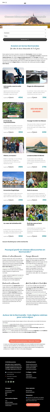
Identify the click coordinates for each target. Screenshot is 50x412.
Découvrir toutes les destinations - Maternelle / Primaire (25, 341)
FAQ (6, 395)
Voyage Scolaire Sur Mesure (36, 121)
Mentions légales (9, 402)
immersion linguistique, (18, 276)
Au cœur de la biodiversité (12, 223)
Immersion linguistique (11, 190)
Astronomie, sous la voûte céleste (12, 87)
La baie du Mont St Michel (35, 155)
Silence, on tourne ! (10, 155)
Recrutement (29, 390)
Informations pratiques (31, 369)
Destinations (29, 374)
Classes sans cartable (31, 367)
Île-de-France (6, 324)
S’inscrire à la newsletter (33, 404)
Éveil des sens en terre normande (34, 224)
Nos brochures (8, 392)
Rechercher (24, 39)
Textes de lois (8, 405)
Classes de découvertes (31, 364)
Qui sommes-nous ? (10, 390)
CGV (6, 400)
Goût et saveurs (32, 190)
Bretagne (8, 330)
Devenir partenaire (30, 392)
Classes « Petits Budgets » (32, 366)
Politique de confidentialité (11, 404)
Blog (6, 393)
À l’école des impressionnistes (9, 121)
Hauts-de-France (17, 327)
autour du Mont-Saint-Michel (38, 293)
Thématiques (29, 376)
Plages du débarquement (35, 86)
